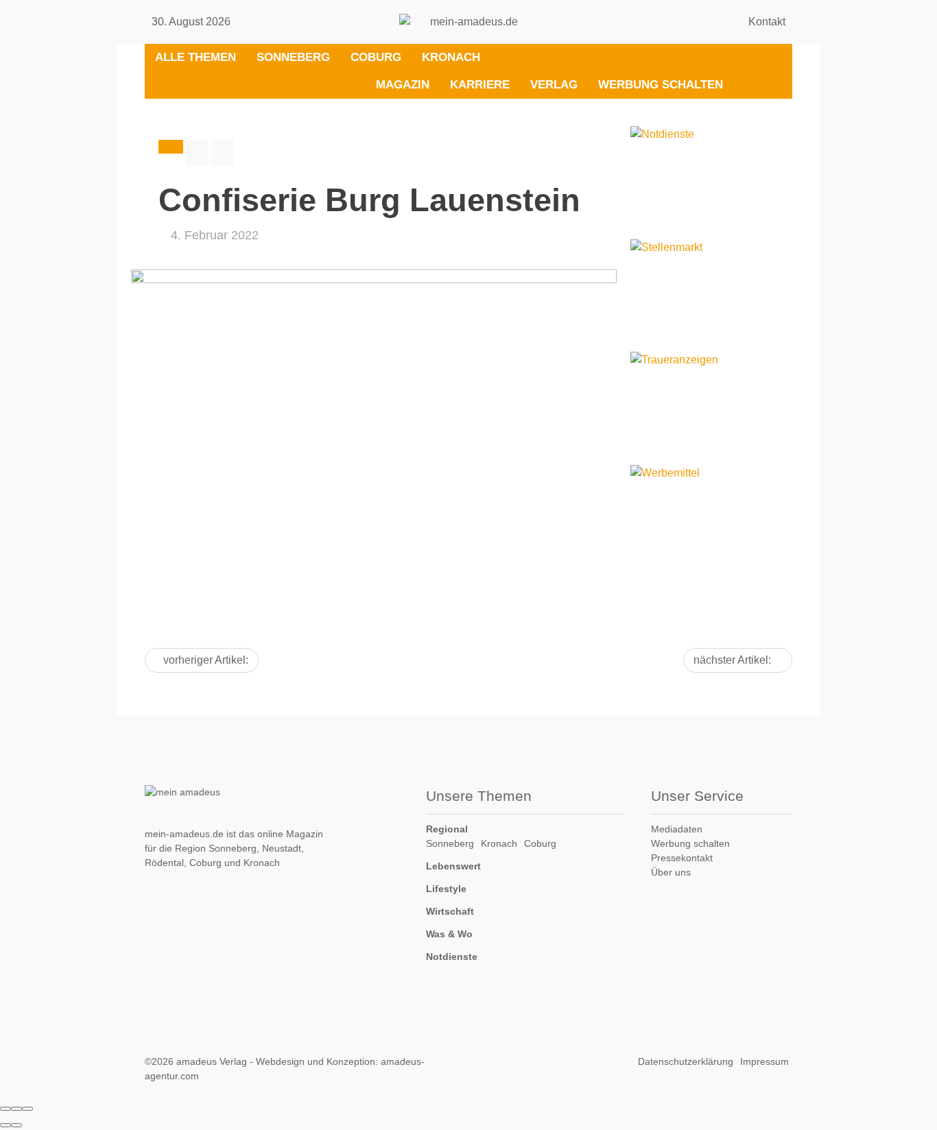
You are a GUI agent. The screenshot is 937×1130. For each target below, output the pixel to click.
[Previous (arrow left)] (5, 1125)
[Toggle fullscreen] (16, 1109)
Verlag (554, 84)
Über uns (671, 872)
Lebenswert (453, 866)
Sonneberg (293, 57)
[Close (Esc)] (5, 1109)
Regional (447, 829)
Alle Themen (195, 57)
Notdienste (451, 956)
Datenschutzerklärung (685, 1061)
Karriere (480, 84)
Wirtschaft (450, 911)
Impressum (764, 1061)
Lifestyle (446, 888)
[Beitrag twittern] (222, 152)
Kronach (451, 57)
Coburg (376, 57)
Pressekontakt (682, 857)
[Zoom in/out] (27, 1109)
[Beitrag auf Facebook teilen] (197, 152)
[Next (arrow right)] (16, 1125)
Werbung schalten (660, 84)
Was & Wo (449, 933)
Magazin (402, 84)
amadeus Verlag (211, 1061)
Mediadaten (676, 829)
